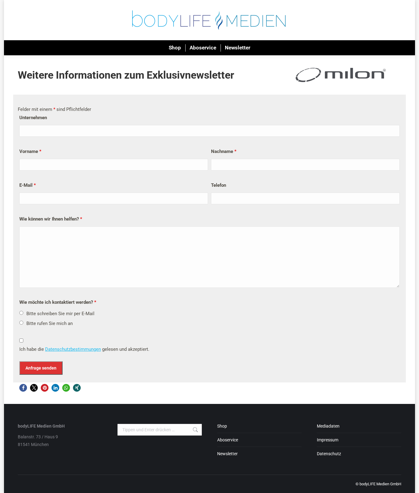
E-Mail (27, 185)
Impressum (327, 439)
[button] (23, 388)
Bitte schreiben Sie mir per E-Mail (60, 313)
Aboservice (227, 439)
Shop (222, 426)
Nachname (223, 151)
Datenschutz (329, 453)
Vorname (30, 151)
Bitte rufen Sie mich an (49, 323)
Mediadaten (328, 426)
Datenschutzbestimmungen (73, 349)
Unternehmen (33, 117)
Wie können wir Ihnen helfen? (50, 219)
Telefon (218, 185)
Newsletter (227, 453)
